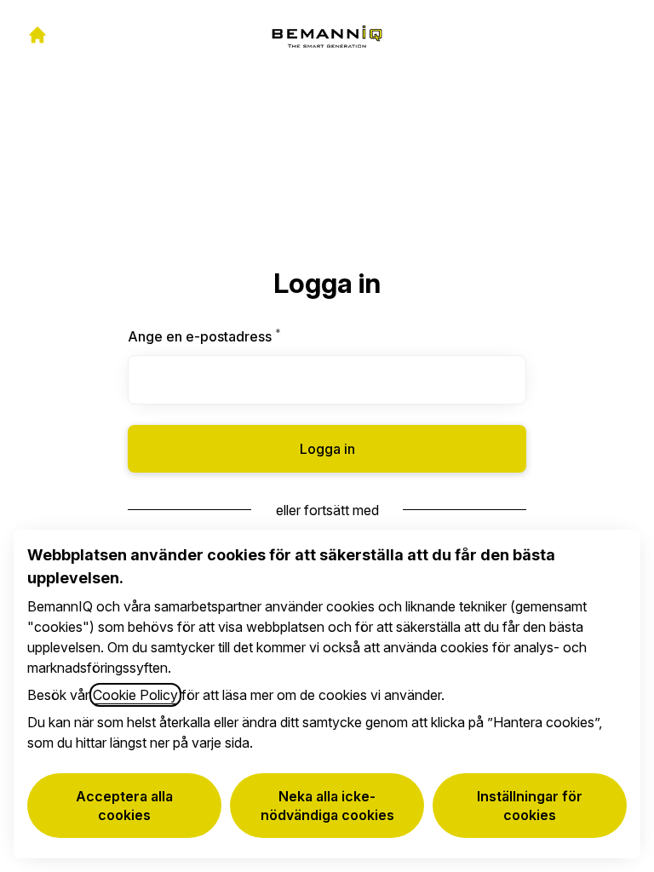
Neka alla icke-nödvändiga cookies (327, 805)
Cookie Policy (135, 694)
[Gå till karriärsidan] (37, 35)
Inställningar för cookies (529, 805)
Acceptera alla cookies (124, 805)
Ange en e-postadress (245, 336)
